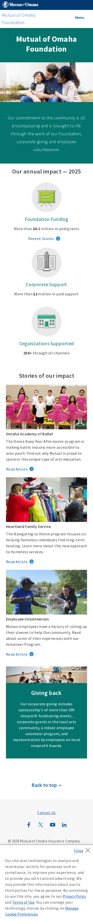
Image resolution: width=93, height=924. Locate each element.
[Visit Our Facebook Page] (29, 827)
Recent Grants (41, 238)
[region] (46, 884)
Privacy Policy (74, 896)
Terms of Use (23, 902)
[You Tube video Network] (53, 827)
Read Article (17, 469)
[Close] (83, 849)
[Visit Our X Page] (41, 827)
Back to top (44, 785)
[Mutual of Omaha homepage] (20, 5)
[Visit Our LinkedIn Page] (64, 827)
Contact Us (46, 812)
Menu (79, 17)
